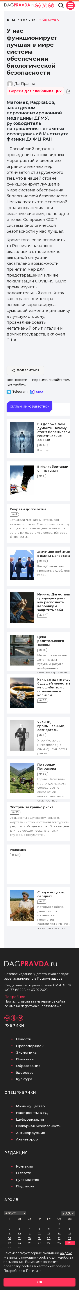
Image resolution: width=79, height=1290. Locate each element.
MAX (39, 392)
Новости (23, 1039)
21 (59, 1238)
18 (29, 1238)
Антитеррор (27, 1139)
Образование (28, 1066)
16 (9, 1238)
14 (59, 1233)
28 (59, 1243)
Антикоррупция (30, 1133)
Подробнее (14, 997)
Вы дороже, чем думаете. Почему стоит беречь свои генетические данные (53, 432)
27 (48, 1243)
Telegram (19, 392)
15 (70, 1233)
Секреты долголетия (28, 509)
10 (19, 1233)
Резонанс (18, 850)
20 (48, 1238)
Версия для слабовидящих (35, 91)
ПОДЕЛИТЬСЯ (28, 370)
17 (19, 1238)
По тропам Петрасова (46, 767)
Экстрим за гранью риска (32, 807)
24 (19, 1243)
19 (39, 1238)
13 (49, 1233)
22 (69, 1238)
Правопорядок (29, 1046)
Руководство (27, 1180)
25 (29, 1243)
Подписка (25, 1186)
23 (9, 1243)
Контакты (24, 1166)
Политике (33, 1271)
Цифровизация (30, 1119)
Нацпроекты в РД (32, 1113)
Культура (24, 1079)
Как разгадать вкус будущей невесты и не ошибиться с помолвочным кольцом (54, 687)
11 (30, 1233)
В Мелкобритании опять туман (52, 469)
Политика (25, 1059)
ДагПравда (24, 84)
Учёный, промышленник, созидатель (51, 726)
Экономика (26, 1052)
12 (39, 1233)
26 (39, 1243)
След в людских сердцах (51, 894)
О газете (23, 1173)
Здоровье (25, 1072)
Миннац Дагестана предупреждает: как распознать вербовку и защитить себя (53, 602)
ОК (39, 1282)
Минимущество (30, 1106)
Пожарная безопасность (38, 1126)
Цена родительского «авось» (50, 641)
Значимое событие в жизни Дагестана (53, 554)
